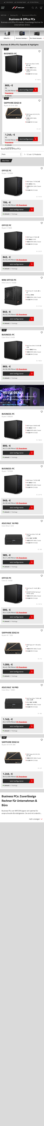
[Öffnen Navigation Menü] (3, 7)
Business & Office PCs (29, 15)
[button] (37, 7)
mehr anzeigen (34, 819)
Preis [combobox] (3, 154)
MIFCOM (3, 15)
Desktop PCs (14, 15)
